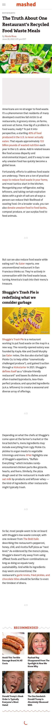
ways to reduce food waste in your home (24, 179)
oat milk (6, 479)
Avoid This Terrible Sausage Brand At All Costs (12, 660)
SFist (29, 455)
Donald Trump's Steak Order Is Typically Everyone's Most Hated (12, 700)
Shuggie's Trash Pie (13, 339)
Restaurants (8, 13)
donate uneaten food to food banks (26, 207)
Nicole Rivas (10, 36)
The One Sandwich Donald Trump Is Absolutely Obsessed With (38, 700)
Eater (22, 263)
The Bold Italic (31, 539)
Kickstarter (20, 367)
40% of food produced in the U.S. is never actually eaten (22, 137)
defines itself (9, 371)
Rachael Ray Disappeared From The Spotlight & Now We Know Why (38, 662)
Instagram (47, 71)
